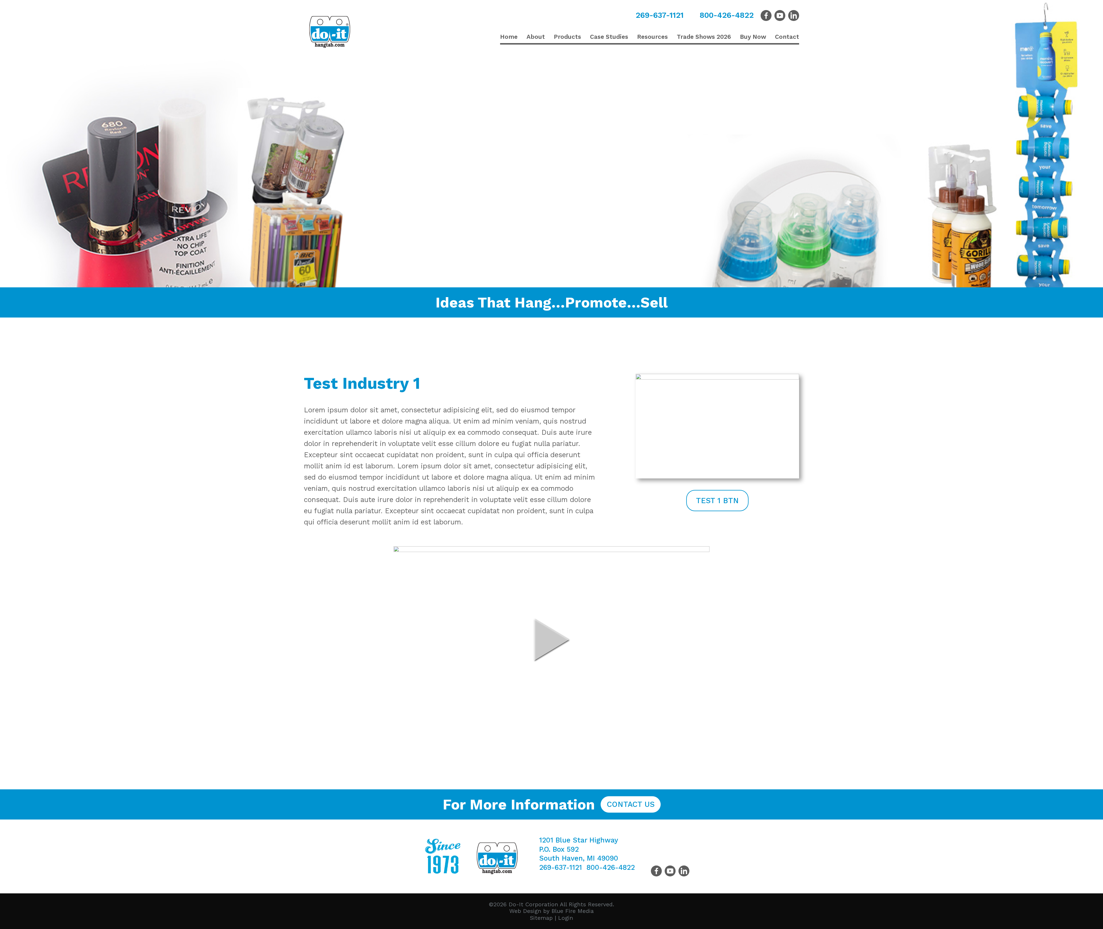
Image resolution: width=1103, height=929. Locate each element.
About (536, 36)
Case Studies (609, 36)
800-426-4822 (727, 15)
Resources (652, 36)
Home (509, 36)
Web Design (525, 911)
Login (565, 918)
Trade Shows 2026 (704, 36)
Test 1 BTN (717, 500)
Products (567, 36)
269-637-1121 (660, 15)
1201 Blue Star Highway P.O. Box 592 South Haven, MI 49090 (578, 849)
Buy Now (753, 36)
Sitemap (541, 918)
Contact (787, 36)
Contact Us (631, 804)
